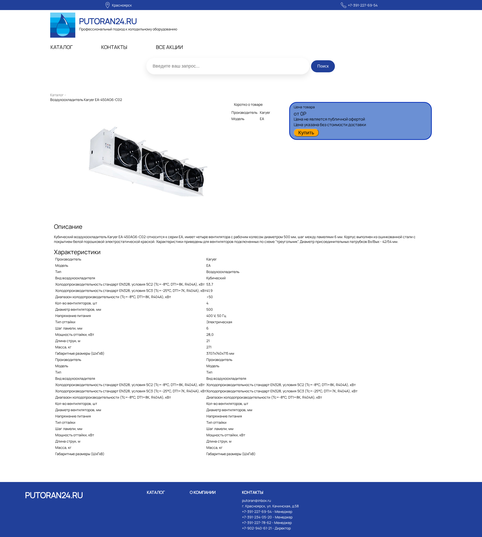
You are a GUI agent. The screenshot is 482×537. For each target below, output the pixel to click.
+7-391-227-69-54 (363, 5)
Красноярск (122, 5)
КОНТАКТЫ (114, 47)
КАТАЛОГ (61, 47)
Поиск (323, 66)
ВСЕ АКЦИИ (169, 47)
